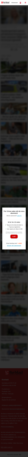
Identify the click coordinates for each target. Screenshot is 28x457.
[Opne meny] (25, 2)
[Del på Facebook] (11, 50)
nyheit (3, 55)
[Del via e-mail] (16, 50)
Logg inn (20, 3)
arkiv (8, 55)
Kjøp (14, 236)
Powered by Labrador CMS (14, 454)
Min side (4, 447)
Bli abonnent (15, 2)
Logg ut (9, 447)
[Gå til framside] (5, 3)
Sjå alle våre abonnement (14, 245)
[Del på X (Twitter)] (14, 50)
